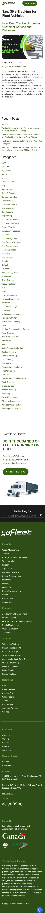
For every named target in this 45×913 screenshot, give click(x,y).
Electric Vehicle (8, 227)
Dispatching (7, 216)
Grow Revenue (8, 280)
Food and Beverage (10, 572)
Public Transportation (11, 591)
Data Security (7, 212)
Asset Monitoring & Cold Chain (15, 659)
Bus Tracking (7, 189)
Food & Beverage (9, 250)
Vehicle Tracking (9, 389)
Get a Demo (30, 3)
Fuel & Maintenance (10, 666)
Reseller (5, 742)
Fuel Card (6, 253)
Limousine (6, 310)
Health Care (7, 580)
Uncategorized (8, 386)
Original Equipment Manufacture (15, 329)
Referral (5, 746)
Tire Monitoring (8, 371)
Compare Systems (10, 708)
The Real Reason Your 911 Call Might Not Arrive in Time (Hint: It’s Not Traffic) (22, 129)
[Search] (42, 515)
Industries (6, 302)
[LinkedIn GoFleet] (10, 804)
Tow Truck (6, 374)
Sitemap (5, 712)
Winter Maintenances (11, 401)
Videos (5, 700)
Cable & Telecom (9, 193)
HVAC (4, 291)
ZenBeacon (7, 632)
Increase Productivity (11, 299)
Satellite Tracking (9, 352)
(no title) (5, 124)
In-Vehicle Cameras (10, 295)
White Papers (8, 697)
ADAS (4, 163)
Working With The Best (11, 408)
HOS (3, 287)
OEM (4, 325)
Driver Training (8, 670)
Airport (5, 174)
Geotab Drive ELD (10, 629)
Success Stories (9, 693)
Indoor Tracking (9, 674)
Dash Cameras (8, 208)
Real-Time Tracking (10, 337)
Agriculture (6, 170)
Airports (5, 553)
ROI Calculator (8, 704)
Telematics (6, 363)
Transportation (8, 561)
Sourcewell (7, 602)
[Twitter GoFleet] (15, 804)
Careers (5, 739)
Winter (5, 595)
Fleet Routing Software (11, 242)
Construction (7, 200)
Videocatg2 (7, 393)
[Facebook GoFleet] (4, 804)
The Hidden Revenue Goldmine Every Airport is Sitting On (22, 142)
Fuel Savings (7, 257)
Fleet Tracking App (10, 246)
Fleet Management (9, 238)
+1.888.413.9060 (12, 459)
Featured (5, 234)
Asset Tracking (8, 182)
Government (7, 269)
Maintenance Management (13, 314)
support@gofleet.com (14, 463)
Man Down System (10, 318)
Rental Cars (6, 340)
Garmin (5, 261)
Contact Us (7, 750)
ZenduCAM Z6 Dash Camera (14, 614)
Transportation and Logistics (14, 378)
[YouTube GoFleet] (20, 804)
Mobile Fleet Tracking (11, 321)
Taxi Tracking (7, 359)
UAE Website (8, 794)
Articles (5, 178)
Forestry (5, 565)
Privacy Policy (8, 765)
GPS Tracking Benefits (16, 66)
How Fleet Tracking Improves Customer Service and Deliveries (21, 27)
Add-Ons (5, 166)
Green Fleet (6, 276)
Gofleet (5, 265)
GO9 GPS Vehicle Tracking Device (17, 621)
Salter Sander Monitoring (12, 348)
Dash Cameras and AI (11, 648)
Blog (4, 66)
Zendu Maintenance (10, 625)
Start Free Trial (15, 472)
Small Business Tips (10, 355)
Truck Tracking (8, 382)
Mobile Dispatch (9, 617)
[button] (40, 910)
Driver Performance (10, 219)
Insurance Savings (9, 306)
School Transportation (11, 576)
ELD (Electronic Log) (10, 223)
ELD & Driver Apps (10, 651)
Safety (4, 344)
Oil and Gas (7, 587)
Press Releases (8, 333)
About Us (6, 735)
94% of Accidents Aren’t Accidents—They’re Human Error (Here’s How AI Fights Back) (21, 148)
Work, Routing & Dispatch (13, 655)
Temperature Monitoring (12, 367)
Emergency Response (11, 231)
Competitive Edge (9, 197)
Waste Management (10, 397)
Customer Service (9, 204)
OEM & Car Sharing (10, 663)
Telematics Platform (10, 644)
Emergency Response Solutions (15, 557)
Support (5, 762)
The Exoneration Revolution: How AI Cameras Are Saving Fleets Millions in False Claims (21, 135)
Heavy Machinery (9, 284)
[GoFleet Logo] (8, 3)
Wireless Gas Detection (11, 405)
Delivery (5, 583)
